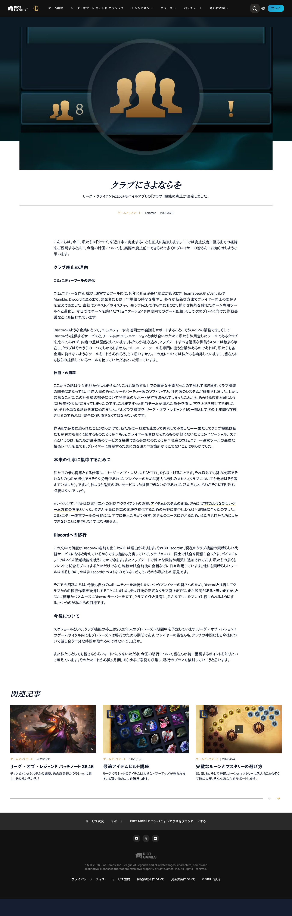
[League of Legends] (37, 8)
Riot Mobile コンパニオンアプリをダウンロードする (168, 821)
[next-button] (278, 798)
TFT (206, 503)
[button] (129, 213)
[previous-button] (269, 798)
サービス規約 (121, 879)
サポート (117, 821)
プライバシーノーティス (88, 879)
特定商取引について (150, 879)
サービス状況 (95, 821)
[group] (146, 746)
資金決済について (183, 879)
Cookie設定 (211, 879)
